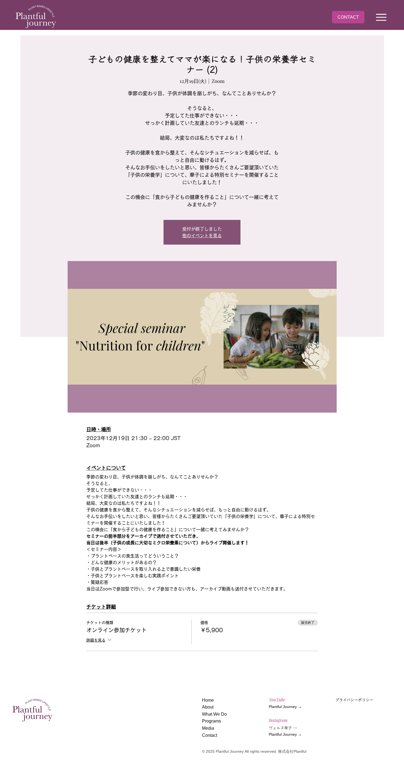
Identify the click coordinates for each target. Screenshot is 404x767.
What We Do (214, 714)
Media (208, 728)
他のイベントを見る (202, 235)
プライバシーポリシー (354, 700)
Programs (211, 721)
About (208, 707)
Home (208, 700)
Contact (209, 735)
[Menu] (381, 17)
